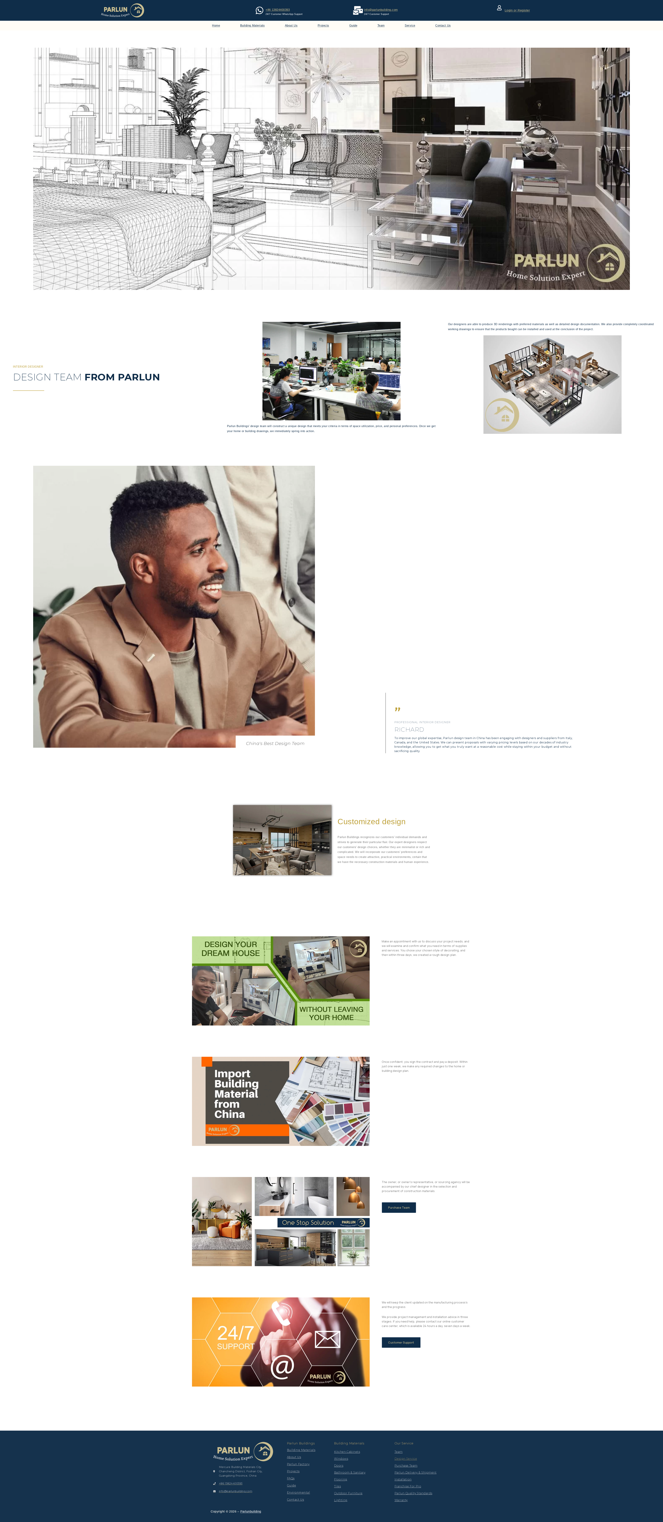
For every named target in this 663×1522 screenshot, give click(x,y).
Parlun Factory (298, 1464)
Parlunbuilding (250, 1511)
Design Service (406, 1458)
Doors (338, 1465)
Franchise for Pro (408, 1486)
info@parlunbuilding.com (381, 9)
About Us (291, 25)
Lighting (340, 1500)
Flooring (340, 1479)
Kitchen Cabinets (347, 1451)
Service (410, 25)
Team (381, 25)
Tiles (337, 1486)
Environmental (298, 1492)
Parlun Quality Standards (413, 1493)
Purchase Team (406, 1465)
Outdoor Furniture (348, 1493)
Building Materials (252, 25)
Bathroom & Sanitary (350, 1472)
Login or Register (517, 10)
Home (216, 25)
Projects (323, 25)
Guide (353, 25)
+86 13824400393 (278, 9)
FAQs (291, 1478)
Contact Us (443, 25)
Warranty (401, 1500)
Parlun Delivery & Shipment (416, 1472)
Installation (403, 1479)
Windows (341, 1458)
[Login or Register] (499, 7)
